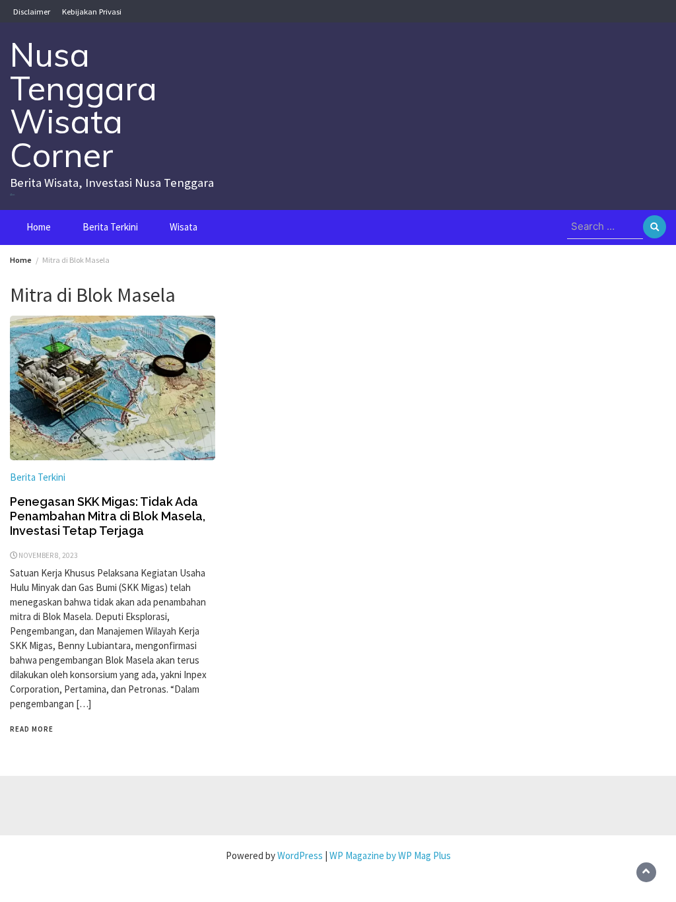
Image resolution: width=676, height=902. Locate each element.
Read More (31, 729)
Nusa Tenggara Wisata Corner (83, 105)
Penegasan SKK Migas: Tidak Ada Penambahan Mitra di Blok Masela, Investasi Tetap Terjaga (107, 516)
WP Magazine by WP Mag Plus (390, 855)
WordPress (300, 855)
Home (38, 227)
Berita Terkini (110, 227)
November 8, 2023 (48, 555)
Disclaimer (31, 11)
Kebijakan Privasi (91, 11)
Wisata (183, 227)
